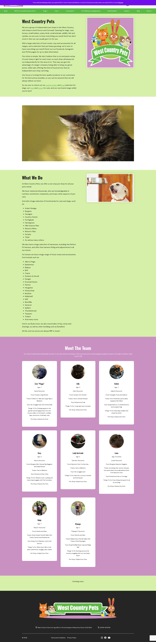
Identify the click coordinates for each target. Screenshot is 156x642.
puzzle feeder (51, 85)
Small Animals (111, 11)
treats (40, 88)
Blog (138, 11)
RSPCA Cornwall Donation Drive (24, 11)
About (149, 11)
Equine (126, 11)
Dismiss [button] (120, 3)
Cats (56, 11)
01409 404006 (105, 627)
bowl (63, 85)
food (32, 88)
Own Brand (69, 11)
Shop (5, 11)
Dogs (45, 11)
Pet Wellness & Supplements (91, 11)
